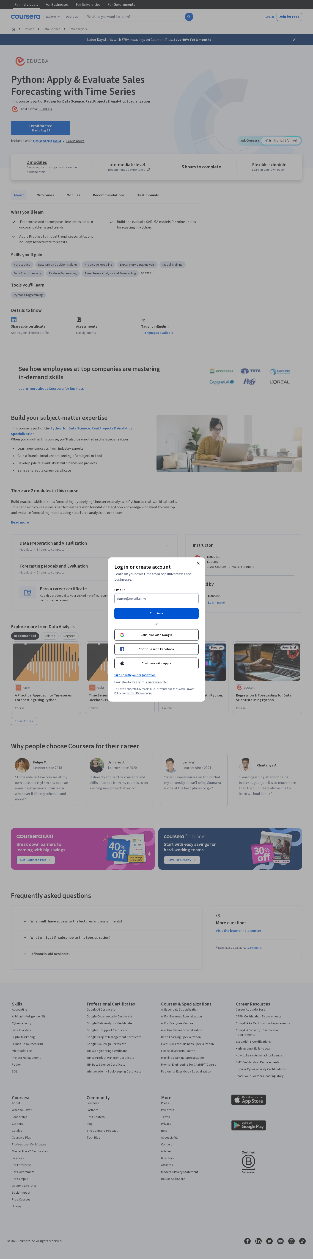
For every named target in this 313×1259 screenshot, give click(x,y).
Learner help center (156, 682)
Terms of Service (136, 693)
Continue (156, 613)
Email (120, 590)
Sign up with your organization (135, 675)
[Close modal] (198, 563)
